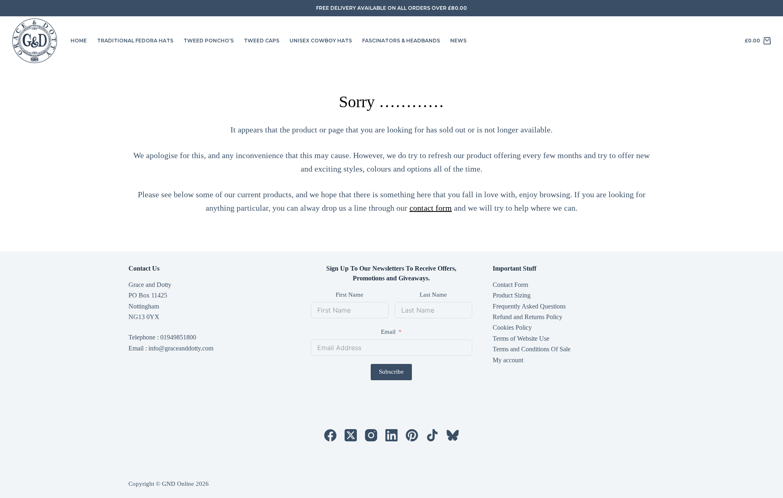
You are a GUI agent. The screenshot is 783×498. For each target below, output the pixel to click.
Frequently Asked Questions (529, 306)
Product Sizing (512, 295)
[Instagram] (371, 435)
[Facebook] (330, 435)
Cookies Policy (512, 327)
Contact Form (510, 284)
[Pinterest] (412, 435)
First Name (349, 294)
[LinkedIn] (391, 435)
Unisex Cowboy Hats (321, 40)
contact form (430, 207)
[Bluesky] (453, 435)
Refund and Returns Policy (527, 316)
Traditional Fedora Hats (135, 40)
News (458, 40)
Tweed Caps (261, 40)
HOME (79, 40)
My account (508, 360)
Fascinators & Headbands (401, 40)
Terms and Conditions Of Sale (532, 349)
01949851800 (178, 337)
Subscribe (391, 371)
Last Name (433, 294)
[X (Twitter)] (351, 435)
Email (388, 331)
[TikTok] (432, 435)
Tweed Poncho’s (209, 40)
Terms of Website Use (521, 338)
